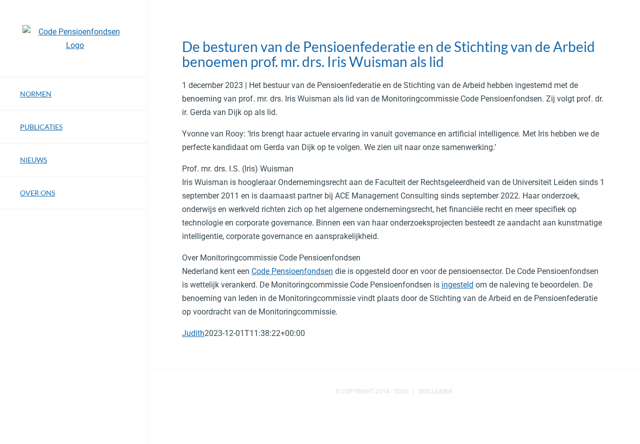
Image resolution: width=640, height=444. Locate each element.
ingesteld (458, 285)
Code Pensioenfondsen (292, 271)
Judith (193, 333)
